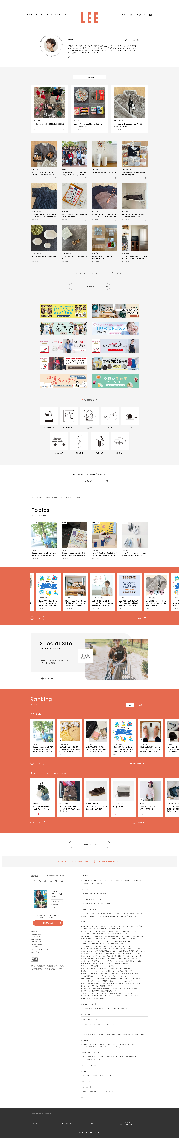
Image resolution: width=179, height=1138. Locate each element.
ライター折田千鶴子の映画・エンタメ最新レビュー (96, 948)
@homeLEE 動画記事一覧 (89, 1047)
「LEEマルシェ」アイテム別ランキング (104, 1024)
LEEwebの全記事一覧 (136, 763)
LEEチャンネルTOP (86, 1008)
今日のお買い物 (97, 913)
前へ (32, 618)
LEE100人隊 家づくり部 (127, 1044)
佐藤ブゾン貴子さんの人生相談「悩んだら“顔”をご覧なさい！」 (121, 983)
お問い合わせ (89, 481)
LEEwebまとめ (101, 934)
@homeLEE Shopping (115, 1047)
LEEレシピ (39, 14)
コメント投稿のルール (37, 947)
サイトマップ (35, 932)
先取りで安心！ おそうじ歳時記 (90, 951)
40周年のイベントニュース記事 (114, 1057)
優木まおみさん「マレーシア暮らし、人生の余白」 (128, 948)
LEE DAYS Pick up (97, 1034)
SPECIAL (86, 883)
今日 (130, 705)
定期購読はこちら (48, 923)
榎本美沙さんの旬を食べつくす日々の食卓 (130, 956)
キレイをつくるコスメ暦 (88, 941)
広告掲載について (36, 934)
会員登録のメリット (94, 1091)
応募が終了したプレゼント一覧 (102, 1075)
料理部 (132, 913)
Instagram (69, 57)
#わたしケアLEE (115, 929)
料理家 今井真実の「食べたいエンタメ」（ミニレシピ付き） (123, 953)
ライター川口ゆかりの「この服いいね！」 (120, 946)
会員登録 (83, 1091)
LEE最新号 (30, 14)
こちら (54, 970)
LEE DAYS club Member (123, 1034)
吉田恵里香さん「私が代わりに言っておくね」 (132, 951)
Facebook (34, 881)
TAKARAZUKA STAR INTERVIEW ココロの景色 (122, 938)
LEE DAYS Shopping (138, 1034)
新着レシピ (100, 903)
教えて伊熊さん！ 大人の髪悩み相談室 (92, 953)
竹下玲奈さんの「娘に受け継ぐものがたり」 (94, 966)
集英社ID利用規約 (36, 939)
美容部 (118, 913)
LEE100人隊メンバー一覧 (128, 916)
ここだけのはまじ (121, 981)
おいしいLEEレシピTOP (88, 903)
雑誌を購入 (53, 907)
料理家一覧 (108, 903)
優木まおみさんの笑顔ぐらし (89, 986)
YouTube (51, 881)
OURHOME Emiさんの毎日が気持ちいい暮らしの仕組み (97, 936)
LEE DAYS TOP (85, 1034)
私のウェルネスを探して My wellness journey (114, 963)
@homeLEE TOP (86, 1044)
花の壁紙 (101, 971)
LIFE (111, 880)
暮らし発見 (84, 916)
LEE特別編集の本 (101, 893)
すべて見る (139, 618)
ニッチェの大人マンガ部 (116, 943)
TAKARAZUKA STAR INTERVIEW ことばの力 (110, 978)
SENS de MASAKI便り (88, 978)
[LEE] (89, 17)
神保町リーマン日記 (135, 961)
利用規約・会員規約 (36, 944)
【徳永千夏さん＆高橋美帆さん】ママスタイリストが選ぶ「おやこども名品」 (122, 926)
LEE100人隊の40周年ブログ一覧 (90, 1059)
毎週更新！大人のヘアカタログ (90, 958)
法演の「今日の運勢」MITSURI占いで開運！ (114, 958)
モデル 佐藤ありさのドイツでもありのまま (93, 946)
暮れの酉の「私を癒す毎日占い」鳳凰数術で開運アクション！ (99, 991)
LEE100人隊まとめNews (112, 916)
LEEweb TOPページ (89, 844)
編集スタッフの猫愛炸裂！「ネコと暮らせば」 (95, 968)
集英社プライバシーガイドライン (40, 949)
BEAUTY (95, 880)
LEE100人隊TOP (86, 913)
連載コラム (58, 14)
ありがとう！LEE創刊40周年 (133, 978)
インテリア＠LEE (86, 981)
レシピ (139, 705)
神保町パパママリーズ (120, 961)
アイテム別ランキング (136, 823)
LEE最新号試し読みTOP (88, 893)
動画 (66, 14)
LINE (62, 881)
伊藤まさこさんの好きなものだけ (91, 983)
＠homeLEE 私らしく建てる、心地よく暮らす (94, 929)
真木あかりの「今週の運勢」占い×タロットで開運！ (96, 961)
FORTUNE (137, 880)
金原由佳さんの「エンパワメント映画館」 (93, 998)
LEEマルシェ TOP (86, 1024)
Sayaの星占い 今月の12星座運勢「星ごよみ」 (129, 936)
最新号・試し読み (55, 902)
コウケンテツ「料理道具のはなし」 (103, 981)
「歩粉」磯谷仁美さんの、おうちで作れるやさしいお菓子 (98, 976)
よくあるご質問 (35, 937)
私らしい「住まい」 (99, 1044)
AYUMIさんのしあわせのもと (125, 976)
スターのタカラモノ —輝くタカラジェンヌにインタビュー (114, 941)
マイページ (112, 1091)
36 (105, 274)
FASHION (86, 880)
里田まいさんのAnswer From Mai (127, 996)
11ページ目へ (119, 273)
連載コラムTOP (85, 926)
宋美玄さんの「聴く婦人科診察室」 (127, 988)
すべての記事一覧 (97, 883)
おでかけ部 (139, 913)
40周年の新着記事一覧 (132, 1057)
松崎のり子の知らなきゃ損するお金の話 (104, 956)
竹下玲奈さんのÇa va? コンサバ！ (119, 966)
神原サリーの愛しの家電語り (89, 963)
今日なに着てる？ (108, 913)
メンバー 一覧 (89, 286)
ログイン (104, 1091)
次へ (113, 273)
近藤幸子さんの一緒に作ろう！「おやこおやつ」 (95, 973)
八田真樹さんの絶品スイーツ (108, 986)
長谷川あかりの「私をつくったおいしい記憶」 (125, 973)
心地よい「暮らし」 (113, 1044)
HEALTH (119, 880)
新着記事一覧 (102, 1047)
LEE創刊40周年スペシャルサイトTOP (92, 1057)
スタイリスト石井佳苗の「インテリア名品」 (94, 943)
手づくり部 (125, 913)
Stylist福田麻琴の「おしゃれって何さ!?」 (93, 938)
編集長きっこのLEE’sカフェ (89, 971)
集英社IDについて (36, 942)
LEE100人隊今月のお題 (96, 916)
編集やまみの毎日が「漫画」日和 (120, 968)
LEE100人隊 (48, 14)
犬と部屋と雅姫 (134, 958)
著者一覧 (94, 926)
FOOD (104, 880)
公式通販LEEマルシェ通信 (109, 951)
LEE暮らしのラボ (123, 934)
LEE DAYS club (109, 1034)
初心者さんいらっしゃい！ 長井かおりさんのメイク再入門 (98, 988)
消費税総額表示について (38, 952)
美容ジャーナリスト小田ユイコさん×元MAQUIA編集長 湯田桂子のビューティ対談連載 (106, 993)
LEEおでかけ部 (112, 934)
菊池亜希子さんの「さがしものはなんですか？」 (120, 971)
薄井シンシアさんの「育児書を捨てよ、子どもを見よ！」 (98, 996)
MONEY (128, 880)
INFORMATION (122, 1008)
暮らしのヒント (85, 956)
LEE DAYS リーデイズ (129, 931)
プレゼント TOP (86, 1075)
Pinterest (56, 881)
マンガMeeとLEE (133, 981)
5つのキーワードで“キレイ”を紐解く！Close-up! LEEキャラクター (101, 931)
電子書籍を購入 (54, 904)
